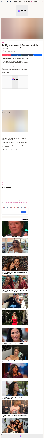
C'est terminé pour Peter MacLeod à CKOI (11, 205)
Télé (3, 42)
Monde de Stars (6, 50)
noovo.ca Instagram (8, 216)
